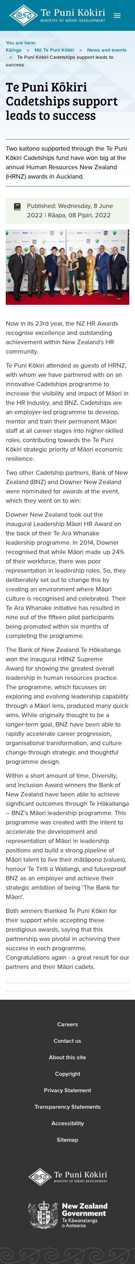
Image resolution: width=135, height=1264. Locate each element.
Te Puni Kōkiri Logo (57, 15)
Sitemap (67, 1140)
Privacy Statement (67, 1090)
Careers (67, 1024)
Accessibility (67, 1123)
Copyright (67, 1074)
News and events (107, 50)
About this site (67, 1057)
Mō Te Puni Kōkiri (55, 50)
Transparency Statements (68, 1107)
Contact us (67, 1041)
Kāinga (14, 50)
